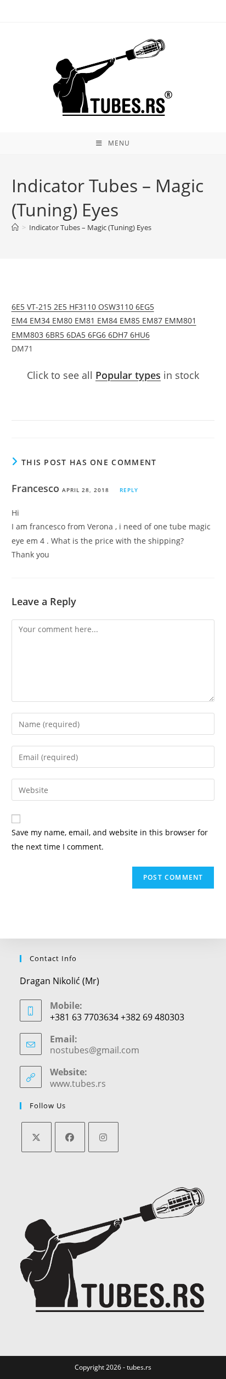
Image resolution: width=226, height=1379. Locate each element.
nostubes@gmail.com (94, 1050)
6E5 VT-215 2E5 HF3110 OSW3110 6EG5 (83, 307)
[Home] (15, 227)
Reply (129, 490)
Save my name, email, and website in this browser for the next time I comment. (110, 839)
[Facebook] (70, 1137)
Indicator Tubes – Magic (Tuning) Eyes (90, 227)
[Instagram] (103, 1137)
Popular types (128, 375)
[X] (36, 1137)
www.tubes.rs (78, 1083)
